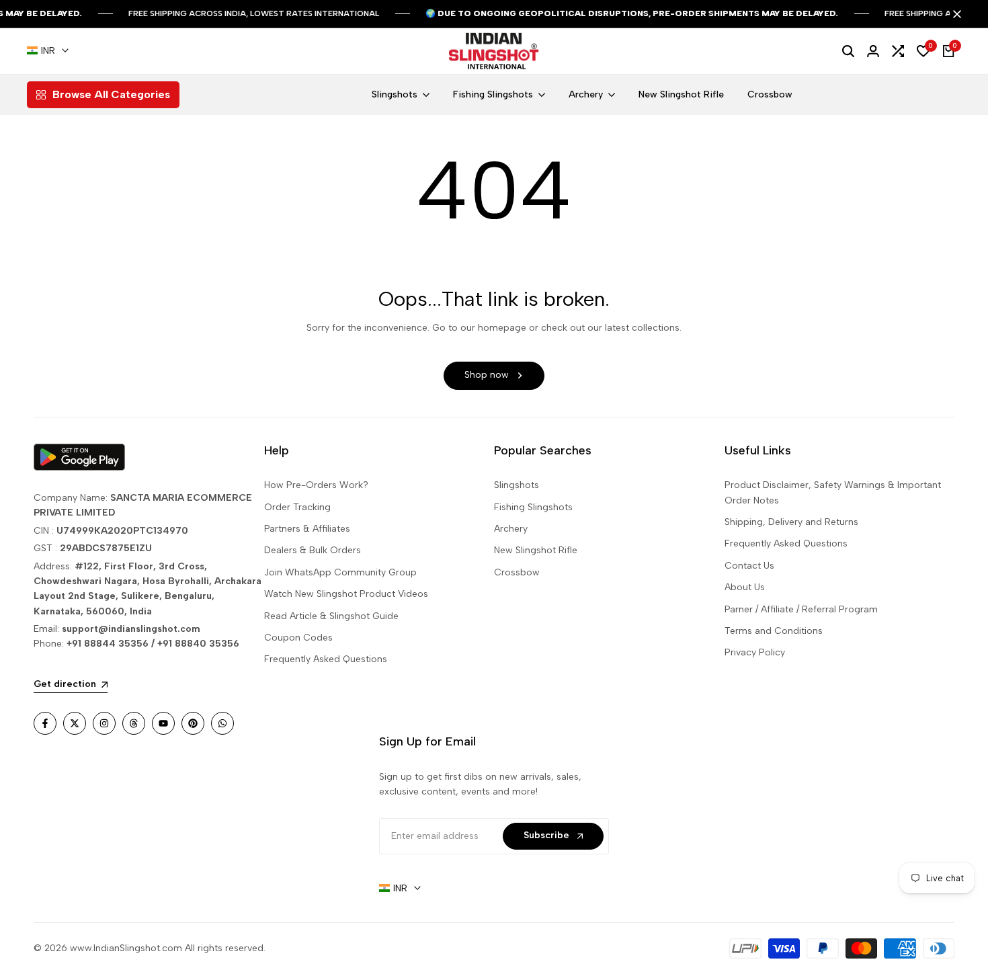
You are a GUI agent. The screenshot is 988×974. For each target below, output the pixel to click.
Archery (511, 528)
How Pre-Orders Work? (316, 485)
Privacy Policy (755, 652)
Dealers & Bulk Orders (312, 550)
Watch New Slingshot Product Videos (346, 594)
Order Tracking (297, 507)
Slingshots (516, 485)
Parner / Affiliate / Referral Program (801, 609)
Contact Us (749, 565)
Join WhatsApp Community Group (340, 572)
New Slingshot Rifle (535, 550)
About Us (745, 587)
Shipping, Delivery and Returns (791, 522)
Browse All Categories (111, 94)
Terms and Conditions (774, 631)
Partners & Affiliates (307, 528)
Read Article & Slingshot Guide (331, 616)
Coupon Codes (298, 637)
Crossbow (517, 572)
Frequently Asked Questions (325, 659)
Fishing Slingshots (533, 507)
